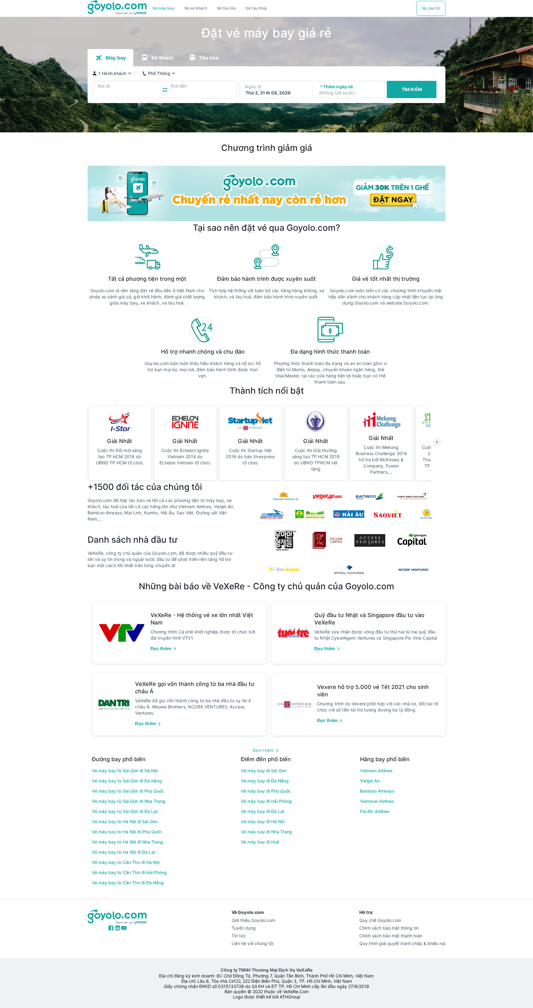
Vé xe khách (195, 8)
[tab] (163, 8)
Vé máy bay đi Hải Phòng (266, 801)
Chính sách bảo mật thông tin (389, 928)
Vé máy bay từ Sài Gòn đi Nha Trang (128, 801)
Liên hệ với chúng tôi (252, 943)
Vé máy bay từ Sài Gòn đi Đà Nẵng (127, 780)
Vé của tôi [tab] (431, 8)
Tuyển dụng (244, 928)
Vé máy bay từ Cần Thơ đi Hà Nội (125, 862)
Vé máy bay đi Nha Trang (266, 831)
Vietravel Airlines (377, 801)
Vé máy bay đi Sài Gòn (264, 770)
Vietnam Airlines (376, 770)
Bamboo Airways (377, 791)
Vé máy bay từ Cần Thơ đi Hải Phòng (129, 872)
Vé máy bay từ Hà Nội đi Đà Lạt (123, 852)
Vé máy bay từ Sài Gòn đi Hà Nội (125, 770)
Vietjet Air (370, 780)
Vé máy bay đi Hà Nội (262, 821)
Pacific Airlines (375, 811)
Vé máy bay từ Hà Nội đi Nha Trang (127, 841)
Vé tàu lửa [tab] (226, 8)
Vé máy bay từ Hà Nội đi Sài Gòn (125, 821)
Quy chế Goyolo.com (380, 920)
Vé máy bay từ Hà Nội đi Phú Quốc (127, 831)
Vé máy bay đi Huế (260, 841)
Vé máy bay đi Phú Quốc (266, 791)
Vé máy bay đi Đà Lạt (262, 811)
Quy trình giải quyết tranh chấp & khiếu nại (402, 943)
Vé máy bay (163, 8)
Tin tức (239, 935)
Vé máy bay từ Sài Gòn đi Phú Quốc (128, 791)
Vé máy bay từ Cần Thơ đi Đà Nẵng (128, 882)
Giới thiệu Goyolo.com (253, 920)
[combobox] (99, 93)
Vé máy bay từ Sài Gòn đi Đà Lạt (125, 811)
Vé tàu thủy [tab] (256, 8)
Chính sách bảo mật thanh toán (390, 935)
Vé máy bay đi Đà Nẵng (265, 780)
